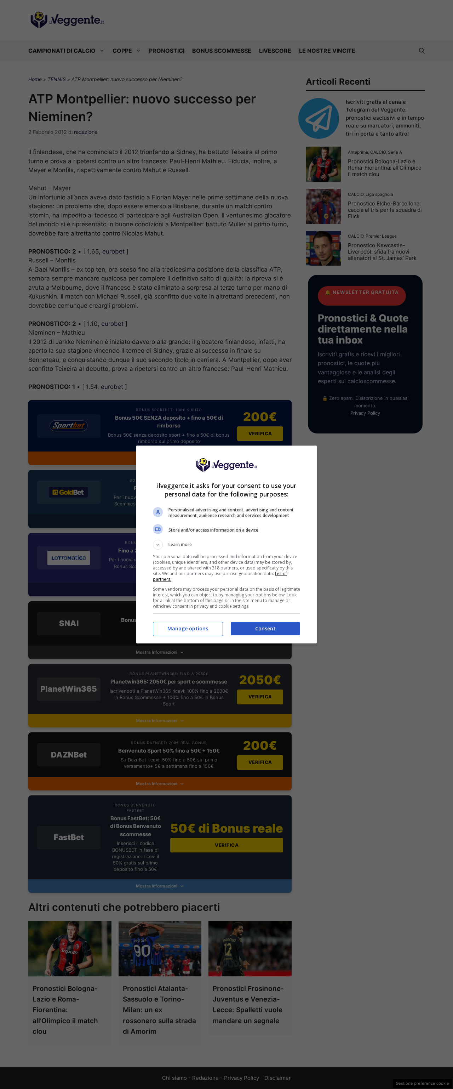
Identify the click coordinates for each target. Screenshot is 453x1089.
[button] (226, 545)
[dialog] (226, 544)
